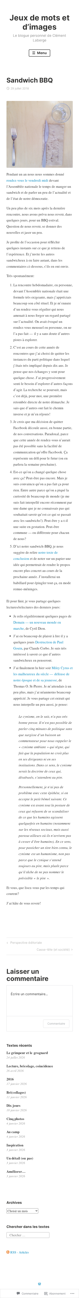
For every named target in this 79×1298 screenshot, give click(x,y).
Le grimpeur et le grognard (27, 1052)
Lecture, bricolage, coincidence (29, 1066)
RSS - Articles (19, 1252)
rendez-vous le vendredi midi (27, 180)
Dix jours (13, 1105)
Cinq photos (15, 1118)
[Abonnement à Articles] (7, 1252)
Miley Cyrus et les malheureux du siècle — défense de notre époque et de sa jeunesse (43, 673)
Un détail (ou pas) (19, 1158)
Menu (41, 53)
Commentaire (56, 1023)
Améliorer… (16, 1171)
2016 (10, 1079)
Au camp (12, 1131)
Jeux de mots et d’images (40, 22)
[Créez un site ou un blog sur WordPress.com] (39, 1284)
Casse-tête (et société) (53, 950)
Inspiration (14, 1145)
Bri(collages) (16, 1092)
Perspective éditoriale (24, 943)
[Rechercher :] (27, 1234)
